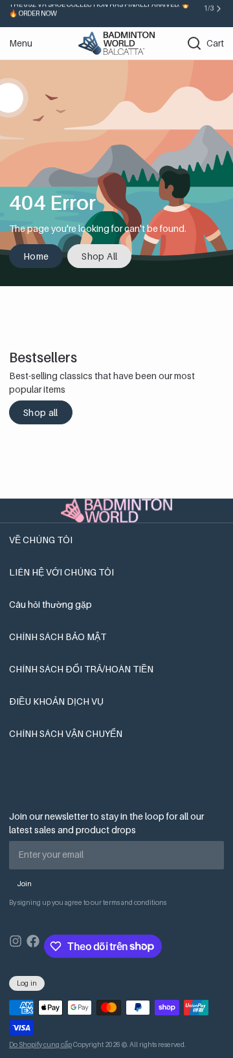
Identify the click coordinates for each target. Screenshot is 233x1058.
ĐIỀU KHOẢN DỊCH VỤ (56, 701)
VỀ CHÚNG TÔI (40, 539)
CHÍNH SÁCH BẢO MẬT (57, 636)
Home (36, 256)
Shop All (99, 256)
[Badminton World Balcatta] (116, 43)
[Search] (189, 43)
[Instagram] (15, 946)
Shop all (40, 412)
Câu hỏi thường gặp (50, 604)
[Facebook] (33, 946)
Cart (215, 42)
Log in (27, 983)
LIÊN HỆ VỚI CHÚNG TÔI (61, 571)
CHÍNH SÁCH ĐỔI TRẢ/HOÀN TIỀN (81, 668)
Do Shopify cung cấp (40, 1044)
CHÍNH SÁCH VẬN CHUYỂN (65, 733)
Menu (20, 42)
